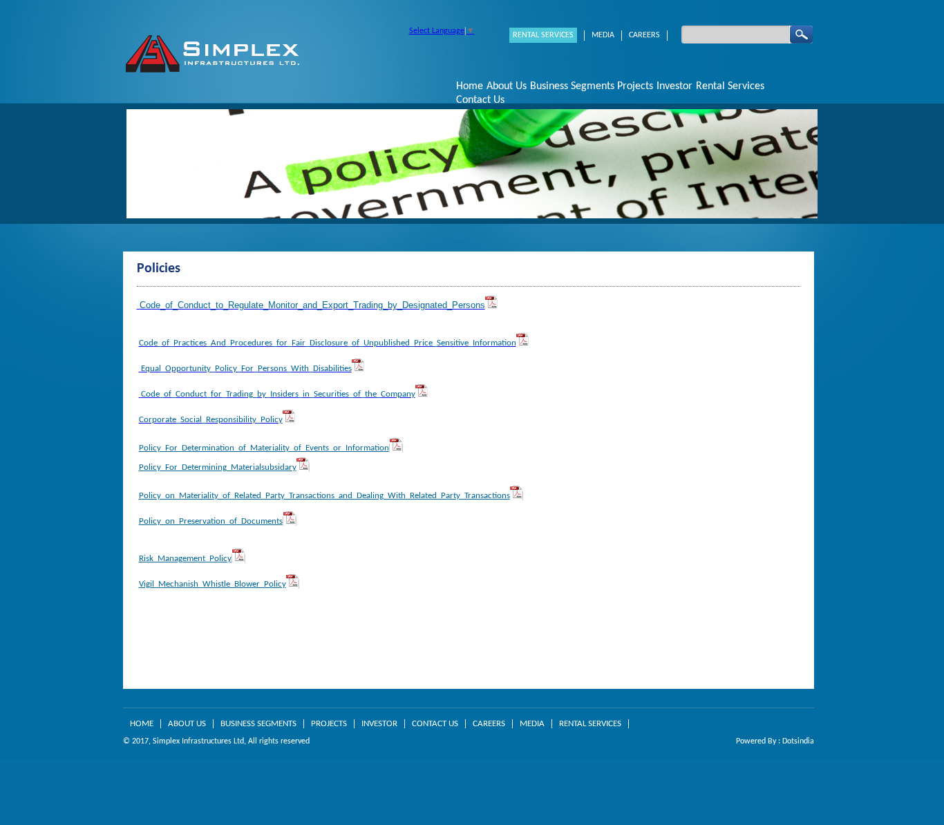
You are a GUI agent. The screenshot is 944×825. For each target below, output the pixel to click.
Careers (644, 35)
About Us (187, 723)
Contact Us (480, 100)
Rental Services (543, 35)
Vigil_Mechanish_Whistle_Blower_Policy (212, 584)
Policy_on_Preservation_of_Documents (211, 521)
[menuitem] (470, 86)
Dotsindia (798, 741)
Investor (379, 723)
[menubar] (633, 93)
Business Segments (258, 723)
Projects (635, 86)
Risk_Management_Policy (185, 558)
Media (603, 35)
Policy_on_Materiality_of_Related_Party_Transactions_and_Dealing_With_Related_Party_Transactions (324, 495)
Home (469, 86)
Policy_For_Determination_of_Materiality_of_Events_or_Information (264, 448)
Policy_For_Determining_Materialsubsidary (217, 467)
